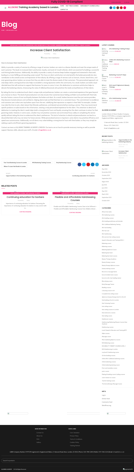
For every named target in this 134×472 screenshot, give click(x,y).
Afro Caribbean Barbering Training (111, 224)
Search (130, 461)
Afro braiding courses (33, 193)
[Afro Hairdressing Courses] (105, 100)
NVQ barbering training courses (41, 162)
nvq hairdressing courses (63, 162)
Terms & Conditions (76, 439)
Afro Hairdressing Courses (118, 98)
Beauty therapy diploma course (110, 265)
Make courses (106, 333)
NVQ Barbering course (108, 343)
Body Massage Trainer (108, 284)
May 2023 (104, 191)
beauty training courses (108, 268)
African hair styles (11, 30)
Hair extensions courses (108, 313)
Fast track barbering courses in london (15, 162)
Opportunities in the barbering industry (125, 141)
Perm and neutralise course (109, 368)
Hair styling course (107, 316)
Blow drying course (107, 281)
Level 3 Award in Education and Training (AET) (114, 330)
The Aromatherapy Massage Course (112, 384)
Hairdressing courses (82, 193)
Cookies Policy (74, 442)
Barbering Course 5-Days (117, 75)
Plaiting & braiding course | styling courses (113, 374)
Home (2, 30)
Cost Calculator (74, 433)
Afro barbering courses (17, 193)
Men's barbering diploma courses (111, 340)
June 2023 (104, 188)
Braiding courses (106, 287)
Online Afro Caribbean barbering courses (113, 358)
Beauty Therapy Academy (82, 45)
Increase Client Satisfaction (124, 152)
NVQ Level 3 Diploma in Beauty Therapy (119, 86)
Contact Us (39, 433)
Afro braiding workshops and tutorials (112, 221)
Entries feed (106, 399)
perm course (105, 371)
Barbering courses (107, 246)
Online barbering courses (109, 362)
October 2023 (106, 175)
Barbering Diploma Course (109, 249)
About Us (39, 436)
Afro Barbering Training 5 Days (119, 49)
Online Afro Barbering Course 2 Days (119, 61)
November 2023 (106, 172)
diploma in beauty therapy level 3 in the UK (114, 297)
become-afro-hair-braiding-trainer (111, 278)
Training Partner (75, 445)
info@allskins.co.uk (44, 130)
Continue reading (25, 211)
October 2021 (105, 200)
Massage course (106, 336)
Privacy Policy (74, 436)
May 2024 (104, 169)
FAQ (37, 439)
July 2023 (104, 185)
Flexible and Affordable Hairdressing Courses (75, 199)
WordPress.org (106, 405)
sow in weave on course (108, 377)
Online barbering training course (111, 365)
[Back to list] (50, 174)
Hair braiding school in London (110, 300)
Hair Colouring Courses (108, 303)
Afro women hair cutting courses (44, 45)
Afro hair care (105, 230)
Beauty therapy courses (108, 262)
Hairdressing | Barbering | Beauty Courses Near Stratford (114, 323)
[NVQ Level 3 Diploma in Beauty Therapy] (105, 89)
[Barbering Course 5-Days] (105, 78)
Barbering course (106, 243)
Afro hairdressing (28, 45)
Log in (104, 395)
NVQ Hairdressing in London (110, 349)
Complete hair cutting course (110, 294)
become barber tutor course (110, 275)
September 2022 (106, 197)
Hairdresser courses (68, 193)
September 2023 (106, 178)
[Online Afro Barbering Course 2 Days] (105, 65)
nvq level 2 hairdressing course (110, 352)
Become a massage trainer (109, 272)
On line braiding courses (108, 355)
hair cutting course (107, 306)
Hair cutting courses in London (110, 309)
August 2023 (105, 181)
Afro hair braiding (106, 227)
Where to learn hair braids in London (15, 166)
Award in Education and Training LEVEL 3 (113, 240)
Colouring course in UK (108, 290)
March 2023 (105, 194)
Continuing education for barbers (25, 197)
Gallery (38, 442)
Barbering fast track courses (65, 45)
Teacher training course (108, 381)
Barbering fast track (107, 253)
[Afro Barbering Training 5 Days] (105, 52)
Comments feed (107, 402)
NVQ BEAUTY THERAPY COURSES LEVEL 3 (113, 346)
